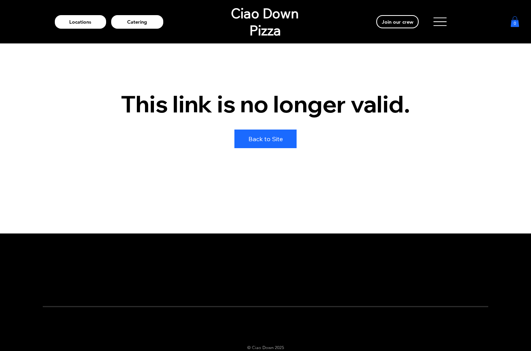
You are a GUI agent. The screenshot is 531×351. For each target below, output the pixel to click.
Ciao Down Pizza (265, 22)
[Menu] (440, 21)
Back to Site (265, 139)
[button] (514, 21)
